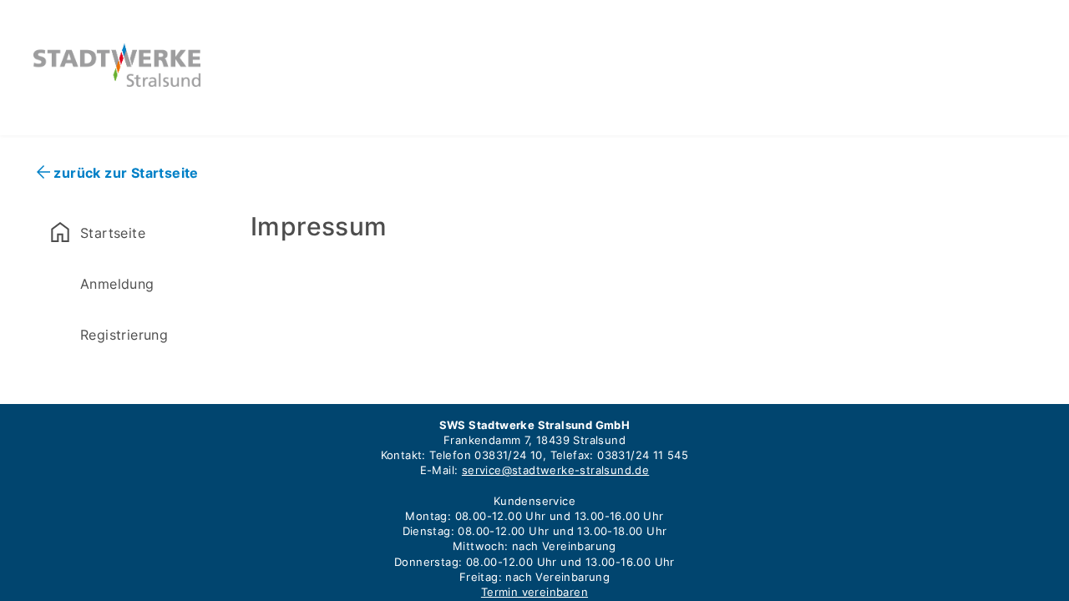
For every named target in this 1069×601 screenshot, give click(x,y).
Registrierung (124, 334)
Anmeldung (117, 283)
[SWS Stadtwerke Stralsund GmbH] (116, 81)
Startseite (96, 232)
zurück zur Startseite (125, 172)
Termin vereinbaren (534, 591)
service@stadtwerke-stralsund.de (555, 470)
